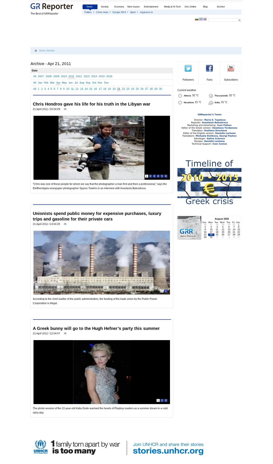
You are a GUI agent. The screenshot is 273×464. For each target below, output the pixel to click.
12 (77, 88)
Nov (100, 82)
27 (146, 88)
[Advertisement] (108, 34)
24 (132, 88)
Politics (88, 12)
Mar (52, 82)
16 (95, 88)
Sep (88, 82)
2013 (87, 76)
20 (114, 88)
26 (142, 88)
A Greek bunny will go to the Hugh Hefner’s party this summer (96, 328)
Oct (94, 82)
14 (86, 88)
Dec (106, 82)
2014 (94, 76)
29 (155, 88)
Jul (76, 82)
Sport (133, 12)
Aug (82, 82)
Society (105, 6)
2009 (56, 76)
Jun (70, 82)
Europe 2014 (119, 12)
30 (160, 88)
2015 (102, 76)
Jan (40, 82)
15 (90, 88)
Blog (205, 6)
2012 (79, 76)
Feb (46, 82)
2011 (71, 76)
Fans (209, 79)
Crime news (102, 12)
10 (67, 88)
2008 (49, 76)
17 (100, 88)
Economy (119, 6)
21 (118, 88)
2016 (109, 76)
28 (151, 88)
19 (109, 88)
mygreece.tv (146, 12)
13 (81, 88)
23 (127, 88)
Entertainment (151, 6)
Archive (221, 6)
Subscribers (231, 79)
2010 (64, 76)
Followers (188, 79)
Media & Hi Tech (172, 6)
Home (42, 50)
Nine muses (133, 6)
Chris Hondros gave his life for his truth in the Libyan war (91, 104)
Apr (58, 82)
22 (123, 88)
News (90, 6)
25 (137, 88)
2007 (41, 76)
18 (104, 88)
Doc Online (190, 6)
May (64, 82)
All (34, 76)
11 (72, 88)
